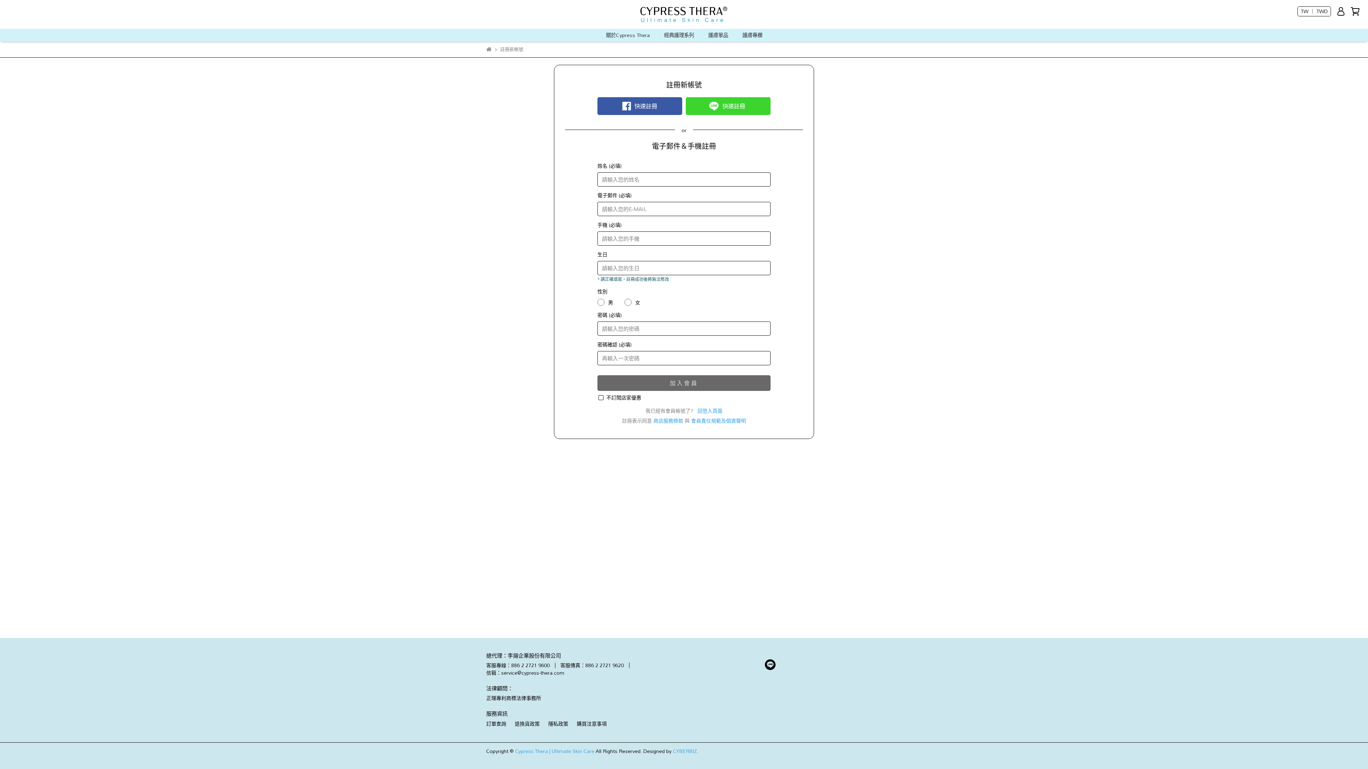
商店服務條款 (668, 420)
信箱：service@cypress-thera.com (525, 673)
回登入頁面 (710, 410)
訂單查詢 (496, 723)
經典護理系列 (679, 35)
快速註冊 (645, 106)
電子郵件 (614, 195)
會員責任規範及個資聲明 (718, 420)
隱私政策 (558, 723)
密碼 (609, 315)
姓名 (609, 165)
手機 (609, 225)
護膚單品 (718, 35)
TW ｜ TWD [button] (1314, 11)
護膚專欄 (752, 35)
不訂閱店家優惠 (623, 397)
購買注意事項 (592, 723)
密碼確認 (614, 344)
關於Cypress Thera (628, 35)
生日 (602, 254)
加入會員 (684, 383)
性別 (602, 291)
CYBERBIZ (685, 751)
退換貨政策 (527, 723)
